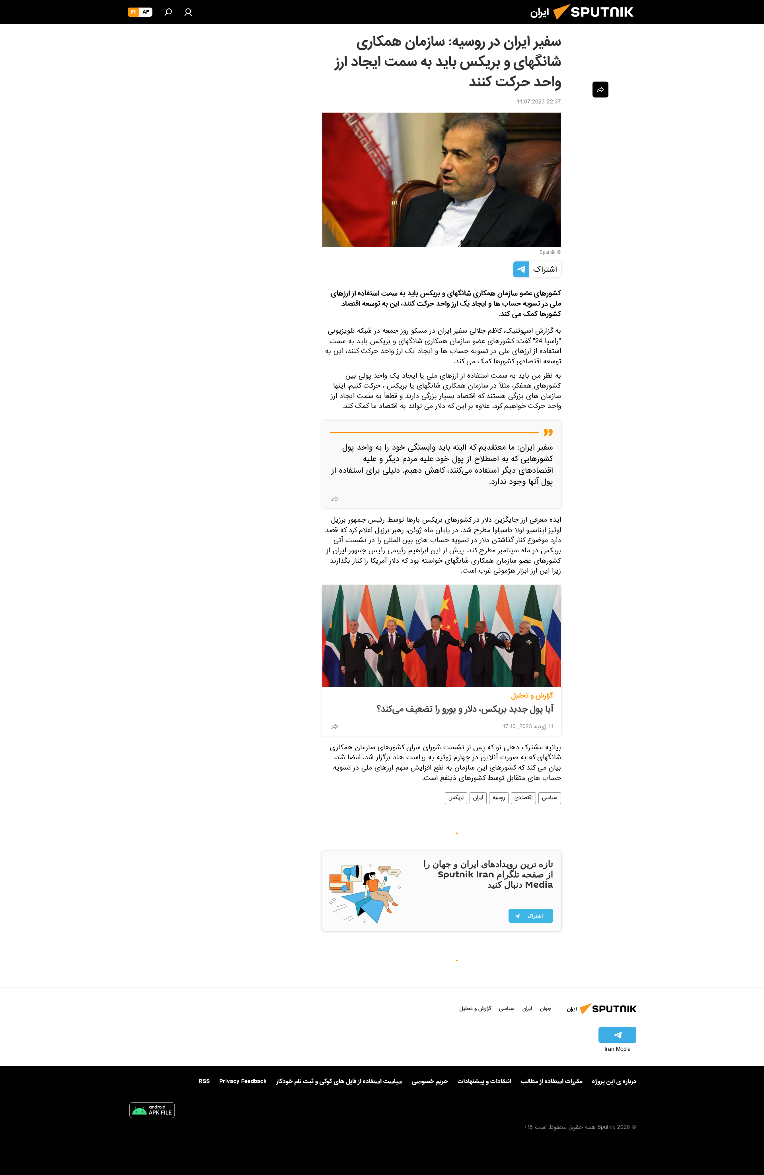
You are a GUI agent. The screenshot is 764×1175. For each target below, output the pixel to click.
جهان (545, 1008)
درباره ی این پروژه (614, 1081)
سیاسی (549, 798)
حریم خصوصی (430, 1081)
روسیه (499, 798)
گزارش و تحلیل (532, 696)
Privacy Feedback (243, 1081)
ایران (478, 798)
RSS (204, 1081)
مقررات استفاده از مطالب (552, 1081)
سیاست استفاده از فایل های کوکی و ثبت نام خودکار (339, 1081)
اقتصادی (523, 798)
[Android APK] (152, 1111)
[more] (335, 499)
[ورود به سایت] (188, 12)
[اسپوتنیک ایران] (596, 23)
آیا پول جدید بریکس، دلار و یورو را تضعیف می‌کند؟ (465, 709)
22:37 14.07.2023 (539, 102)
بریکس (456, 798)
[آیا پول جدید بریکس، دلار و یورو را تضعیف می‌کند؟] (441, 636)
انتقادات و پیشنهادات (484, 1081)
